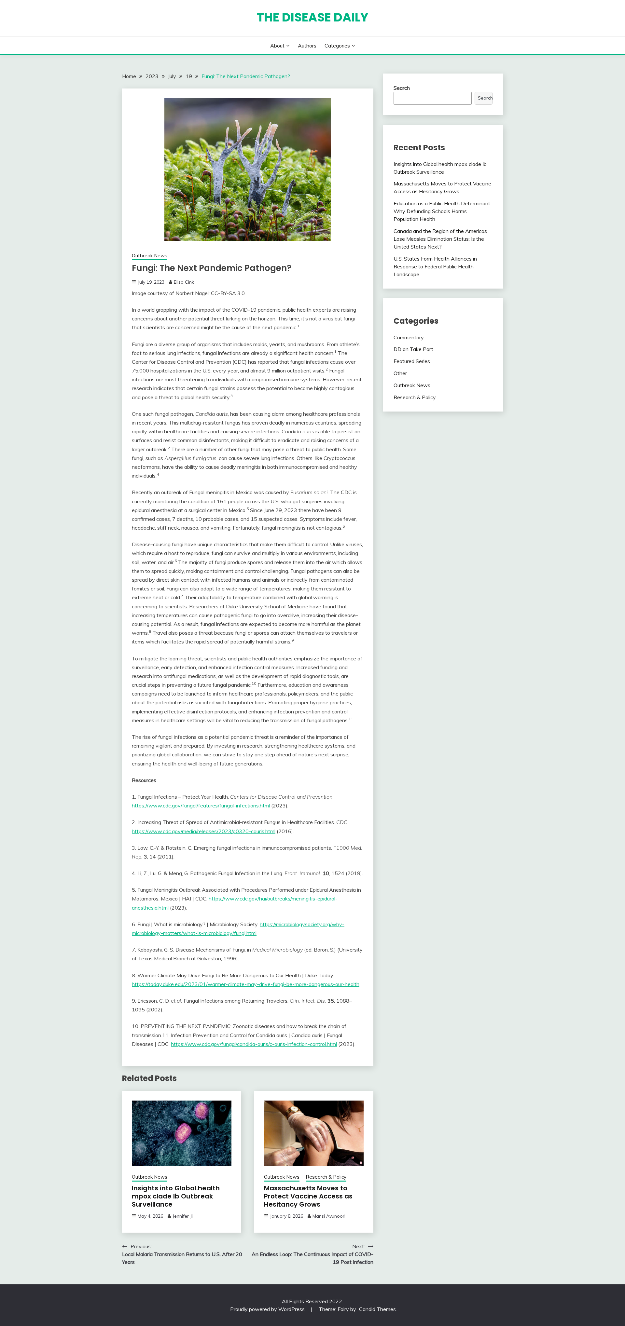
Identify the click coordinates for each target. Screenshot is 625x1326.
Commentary (409, 337)
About (277, 45)
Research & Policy (326, 1177)
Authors (307, 45)
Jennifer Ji (183, 1216)
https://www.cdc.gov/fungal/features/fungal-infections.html (201, 805)
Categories (337, 45)
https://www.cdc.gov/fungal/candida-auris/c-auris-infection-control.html (254, 1044)
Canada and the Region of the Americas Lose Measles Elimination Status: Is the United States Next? (440, 239)
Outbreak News (149, 255)
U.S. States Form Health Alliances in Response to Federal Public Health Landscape (435, 266)
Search (402, 88)
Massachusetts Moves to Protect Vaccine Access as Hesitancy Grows (308, 1196)
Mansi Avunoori (328, 1216)
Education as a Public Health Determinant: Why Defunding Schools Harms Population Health (442, 211)
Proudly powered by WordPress (268, 1309)
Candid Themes (377, 1309)
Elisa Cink (184, 282)
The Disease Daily (312, 17)
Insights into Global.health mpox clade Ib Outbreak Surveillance (176, 1196)
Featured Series (412, 361)
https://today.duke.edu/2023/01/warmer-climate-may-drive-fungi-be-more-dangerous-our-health (245, 984)
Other (400, 373)
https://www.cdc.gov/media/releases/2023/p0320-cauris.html (203, 831)
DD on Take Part (413, 349)
